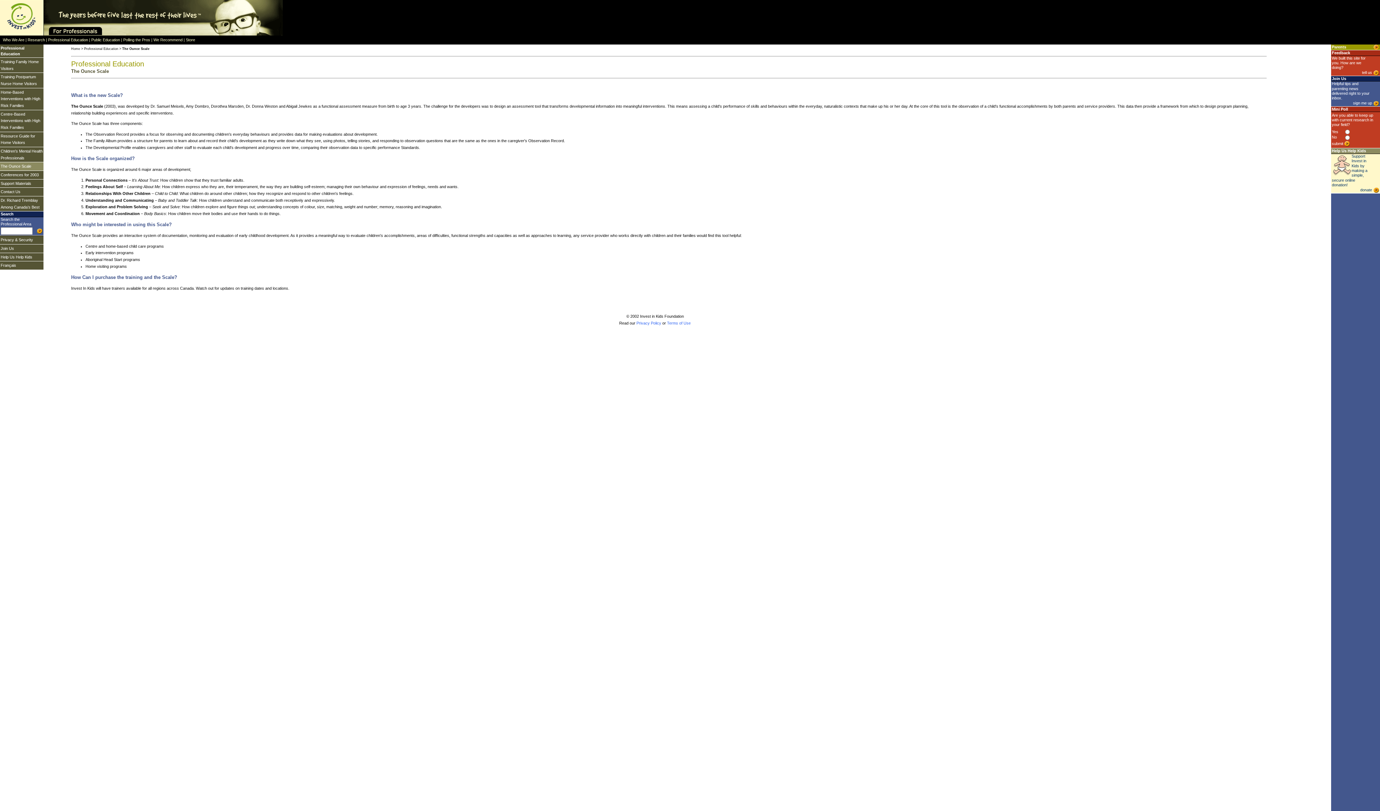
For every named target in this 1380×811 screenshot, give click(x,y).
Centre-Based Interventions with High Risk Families (20, 121)
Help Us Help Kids (16, 257)
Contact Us (10, 192)
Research (36, 40)
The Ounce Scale (16, 166)
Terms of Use (679, 323)
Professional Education (68, 40)
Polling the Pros (136, 40)
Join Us (7, 248)
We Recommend (168, 40)
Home (75, 49)
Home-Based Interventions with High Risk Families (20, 99)
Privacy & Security (17, 240)
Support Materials (16, 183)
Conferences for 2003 (20, 175)
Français (8, 265)
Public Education (105, 40)
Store (190, 40)
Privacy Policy (648, 323)
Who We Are (13, 40)
